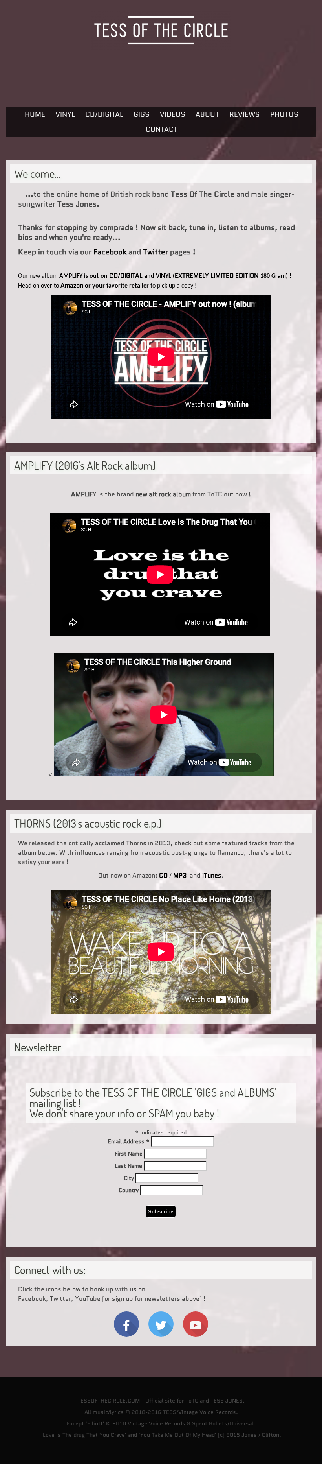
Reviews (244, 114)
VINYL (65, 114)
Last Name (128, 1166)
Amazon (71, 285)
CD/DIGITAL (104, 114)
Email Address (129, 1141)
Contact (161, 129)
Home (35, 114)
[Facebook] (126, 1324)
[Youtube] (195, 1324)
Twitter (155, 252)
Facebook (109, 252)
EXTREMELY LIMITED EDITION (217, 275)
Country (129, 1190)
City (129, 1178)
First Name (129, 1154)
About (207, 114)
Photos (284, 114)
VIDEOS (172, 114)
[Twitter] (161, 1324)
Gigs (142, 114)
